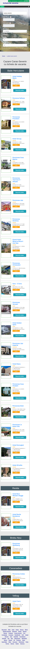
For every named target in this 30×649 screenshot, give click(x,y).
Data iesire (6, 23)
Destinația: (6, 10)
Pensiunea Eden (18, 406)
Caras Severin (18, 633)
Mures (5, 640)
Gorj (11, 636)
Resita (15, 488)
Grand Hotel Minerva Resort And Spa (18, 241)
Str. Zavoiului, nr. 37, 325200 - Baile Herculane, (18, 83)
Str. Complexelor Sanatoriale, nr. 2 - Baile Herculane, (19, 450)
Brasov (25, 631)
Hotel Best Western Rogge (18, 495)
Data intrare (6, 17)
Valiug (16, 595)
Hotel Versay (17, 139)
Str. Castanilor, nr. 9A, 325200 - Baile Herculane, (19, 123)
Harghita (16, 636)
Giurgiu (7, 636)
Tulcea (7, 643)
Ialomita (4, 638)
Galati (26, 635)
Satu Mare (4, 642)
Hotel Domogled (18, 445)
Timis (27, 642)
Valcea (12, 643)
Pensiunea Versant (16, 303)
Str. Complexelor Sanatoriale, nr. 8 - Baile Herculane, (19, 368)
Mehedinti (24, 638)
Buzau (5, 633)
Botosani (14, 631)
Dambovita (17, 635)
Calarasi (10, 633)
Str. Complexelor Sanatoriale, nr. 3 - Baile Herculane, (19, 470)
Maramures (17, 638)
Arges (17, 629)
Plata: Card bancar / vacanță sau (19, 1)
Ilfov (12, 638)
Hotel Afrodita (17, 465)
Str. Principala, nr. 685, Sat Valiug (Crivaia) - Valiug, (18, 606)
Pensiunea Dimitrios (16, 220)
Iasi (8, 638)
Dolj (23, 635)
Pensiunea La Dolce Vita (17, 425)
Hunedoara (22, 636)
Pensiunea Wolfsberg (16, 544)
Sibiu (9, 642)
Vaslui (17, 643)
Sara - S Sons (17, 284)
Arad (13, 629)
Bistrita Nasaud (7, 631)
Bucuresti (4, 629)
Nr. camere (6, 29)
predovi (26, 1)
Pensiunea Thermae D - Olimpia (17, 179)
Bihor (26, 629)
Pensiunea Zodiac (19, 574)
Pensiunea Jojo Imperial (18, 344)
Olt (14, 640)
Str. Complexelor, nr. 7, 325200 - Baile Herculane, (19, 247)
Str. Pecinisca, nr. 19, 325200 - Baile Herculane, (18, 390)
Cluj (24, 633)
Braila (19, 631)
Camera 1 (5, 34)
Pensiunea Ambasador (17, 264)
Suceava (15, 642)
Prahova (18, 640)
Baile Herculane (15, 70)
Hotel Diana (16, 364)
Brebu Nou (15, 538)
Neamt (10, 640)
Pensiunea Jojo (18, 200)
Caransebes (15, 568)
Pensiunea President (16, 118)
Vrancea (22, 643)
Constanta (4, 635)
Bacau (22, 629)
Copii (4, 43)
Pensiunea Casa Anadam (18, 385)
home (2, 6)
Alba (9, 629)
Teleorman (21, 642)
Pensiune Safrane (19, 98)
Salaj (23, 640)
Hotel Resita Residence (17, 515)
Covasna (11, 635)
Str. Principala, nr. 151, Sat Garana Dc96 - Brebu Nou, (18, 550)
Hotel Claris (17, 601)
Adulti (4, 37)
